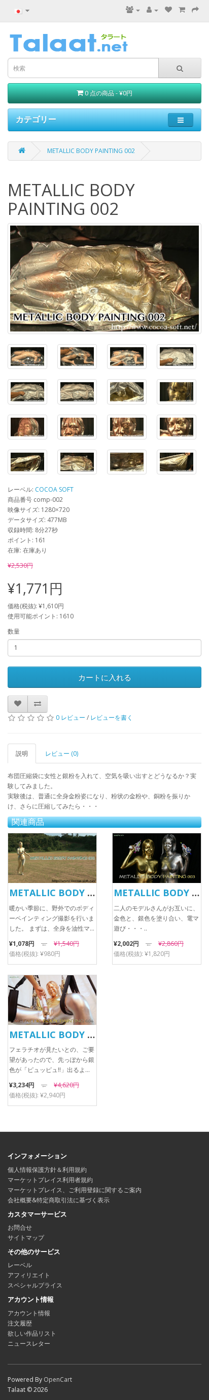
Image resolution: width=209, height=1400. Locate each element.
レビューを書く (111, 717)
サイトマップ (26, 1237)
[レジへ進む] (195, 10)
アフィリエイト (29, 1275)
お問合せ (20, 1227)
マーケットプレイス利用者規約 (50, 1179)
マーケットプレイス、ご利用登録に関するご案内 (75, 1190)
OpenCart (58, 1379)
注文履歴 (20, 1323)
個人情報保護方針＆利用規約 (47, 1169)
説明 (22, 753)
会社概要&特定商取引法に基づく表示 (59, 1200)
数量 (14, 631)
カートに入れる (104, 677)
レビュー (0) (61, 753)
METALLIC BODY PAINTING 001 (80, 893)
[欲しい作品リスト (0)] (168, 10)
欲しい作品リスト (32, 1333)
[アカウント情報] (152, 10)
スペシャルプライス (35, 1285)
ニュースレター (29, 1343)
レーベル (20, 1265)
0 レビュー (70, 717)
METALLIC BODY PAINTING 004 (80, 1034)
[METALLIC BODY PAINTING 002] (104, 278)
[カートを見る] (182, 10)
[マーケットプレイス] (133, 10)
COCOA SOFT (54, 489)
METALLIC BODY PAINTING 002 (91, 150)
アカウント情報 (29, 1313)
